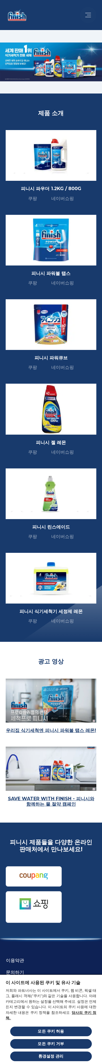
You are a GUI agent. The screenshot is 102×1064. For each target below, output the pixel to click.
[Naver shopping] (34, 907)
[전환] (88, 15)
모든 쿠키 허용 (51, 1031)
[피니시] (16, 15)
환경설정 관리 (51, 1056)
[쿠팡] (34, 876)
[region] (51, 1019)
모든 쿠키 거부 (51, 1044)
